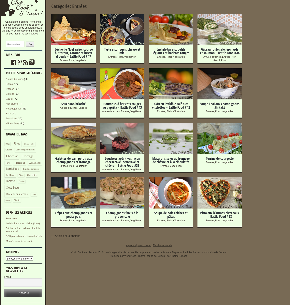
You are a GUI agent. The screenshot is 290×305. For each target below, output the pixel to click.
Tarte (8, 163)
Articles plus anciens (65, 236)
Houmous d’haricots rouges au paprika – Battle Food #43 (122, 105)
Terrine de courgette (220, 158)
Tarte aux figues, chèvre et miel (122, 51)
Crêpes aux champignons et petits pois (73, 214)
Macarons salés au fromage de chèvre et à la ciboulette (171, 160)
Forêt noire (12, 218)
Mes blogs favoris (162, 245)
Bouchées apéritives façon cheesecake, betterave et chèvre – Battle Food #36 (122, 162)
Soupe (8, 200)
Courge (9, 150)
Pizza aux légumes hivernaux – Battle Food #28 (219, 214)
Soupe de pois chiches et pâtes (171, 214)
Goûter (9, 98)
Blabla (9, 83)
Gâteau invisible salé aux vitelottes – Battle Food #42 (171, 105)
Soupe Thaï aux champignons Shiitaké (219, 105)
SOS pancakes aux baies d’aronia (24, 236)
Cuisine (21, 181)
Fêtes (17, 143)
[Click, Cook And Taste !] (23, 18)
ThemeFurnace (179, 255)
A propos (131, 245)
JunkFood (10, 175)
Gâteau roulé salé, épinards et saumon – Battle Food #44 (219, 51)
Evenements (35, 163)
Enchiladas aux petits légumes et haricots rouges (170, 51)
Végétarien (12, 123)
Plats (8, 113)
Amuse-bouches (14, 79)
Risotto (17, 200)
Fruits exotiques (31, 169)
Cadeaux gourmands (25, 150)
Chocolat (12, 156)
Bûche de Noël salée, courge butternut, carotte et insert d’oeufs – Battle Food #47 (73, 53)
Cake (34, 195)
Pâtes (8, 144)
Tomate (10, 181)
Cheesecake (29, 144)
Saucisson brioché (73, 103)
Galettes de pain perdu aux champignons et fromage (73, 160)
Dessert (10, 88)
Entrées (10, 93)
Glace (21, 175)
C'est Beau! (13, 187)
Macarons (20, 163)
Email (7, 276)
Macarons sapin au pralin (19, 241)
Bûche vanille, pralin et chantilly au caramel (23, 229)
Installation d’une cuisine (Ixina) (23, 223)
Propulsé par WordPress (123, 255)
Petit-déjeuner (13, 108)
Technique (11, 118)
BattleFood (12, 169)
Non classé (12, 103)
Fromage (28, 156)
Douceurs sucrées (17, 194)
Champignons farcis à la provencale (122, 214)
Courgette (32, 175)
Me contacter (144, 245)
